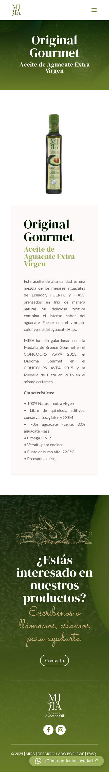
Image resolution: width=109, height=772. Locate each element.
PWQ (91, 754)
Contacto (54, 660)
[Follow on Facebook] (48, 730)
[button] (66, 761)
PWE (80, 754)
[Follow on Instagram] (61, 730)
